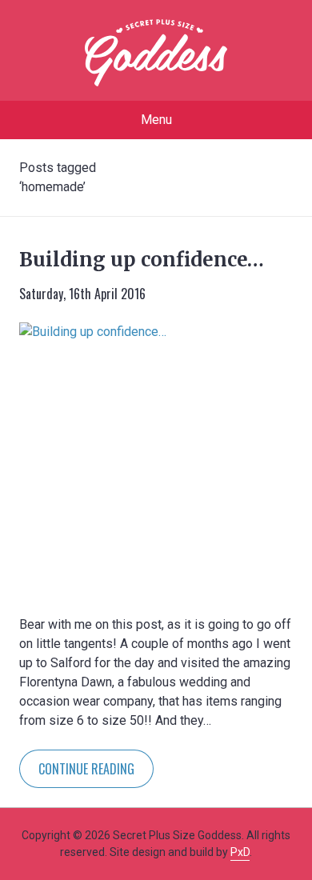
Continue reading (86, 768)
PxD (240, 852)
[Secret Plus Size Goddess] (156, 52)
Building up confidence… (141, 259)
